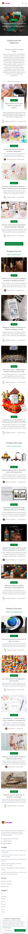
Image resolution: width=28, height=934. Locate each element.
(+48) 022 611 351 (7, 841)
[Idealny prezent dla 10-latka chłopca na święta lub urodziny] (14, 97)
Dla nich (14, 275)
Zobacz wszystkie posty (14, 254)
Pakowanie (3, 896)
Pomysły (3, 899)
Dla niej (14, 19)
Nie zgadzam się (8, 930)
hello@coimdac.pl (7, 843)
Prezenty (3, 912)
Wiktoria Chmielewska (6, 883)
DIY (2, 893)
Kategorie (4, 890)
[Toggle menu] (25, 3)
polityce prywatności (6, 927)
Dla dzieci (14, 100)
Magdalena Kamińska (6, 881)
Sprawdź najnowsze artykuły (14, 243)
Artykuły (4, 847)
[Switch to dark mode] (22, 3)
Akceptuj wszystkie (20, 930)
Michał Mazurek (4, 886)
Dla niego (14, 467)
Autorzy (3, 878)
